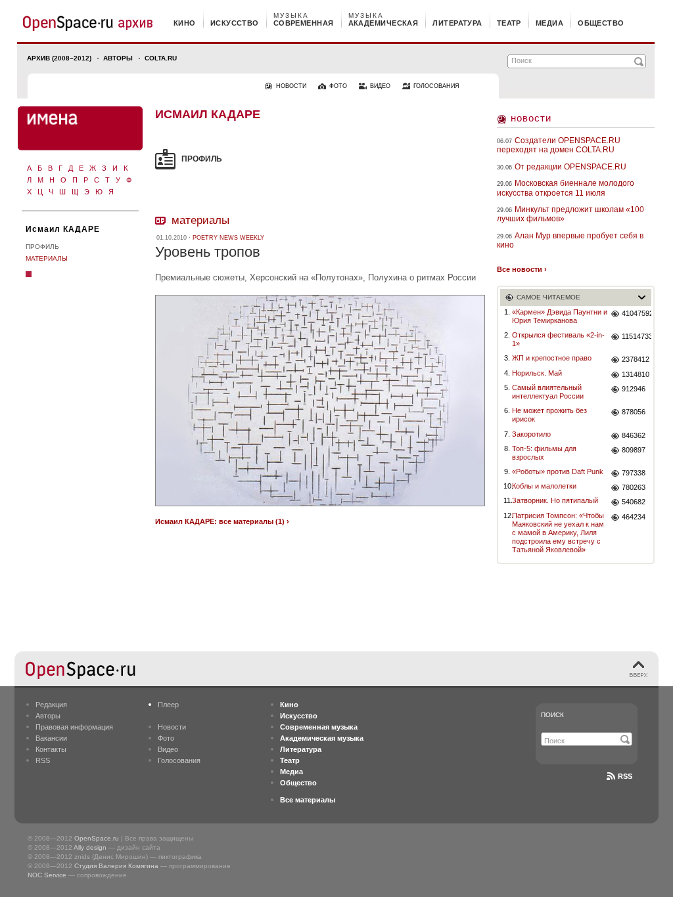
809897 (633, 450)
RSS (42, 760)
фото (338, 86)
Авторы (118, 58)
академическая (383, 23)
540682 (633, 502)
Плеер (168, 705)
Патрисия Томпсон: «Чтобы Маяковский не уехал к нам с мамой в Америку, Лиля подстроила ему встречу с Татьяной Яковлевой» (558, 533)
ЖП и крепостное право (552, 358)
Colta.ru (161, 58)
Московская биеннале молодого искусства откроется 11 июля (565, 188)
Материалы (47, 258)
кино (185, 23)
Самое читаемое (548, 297)
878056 (633, 412)
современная (303, 23)
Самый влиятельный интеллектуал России (548, 391)
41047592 (636, 313)
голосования (436, 86)
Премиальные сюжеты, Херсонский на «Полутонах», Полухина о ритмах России (315, 277)
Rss (625, 776)
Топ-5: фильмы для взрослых (544, 453)
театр (509, 23)
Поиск (552, 714)
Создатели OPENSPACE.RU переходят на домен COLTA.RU (558, 145)
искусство (234, 23)
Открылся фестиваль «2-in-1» (558, 339)
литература (457, 23)
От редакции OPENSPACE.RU (570, 166)
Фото (166, 738)
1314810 (635, 374)
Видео (168, 749)
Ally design (90, 847)
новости (291, 86)
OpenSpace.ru (96, 838)
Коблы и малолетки (544, 486)
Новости (531, 117)
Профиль (42, 246)
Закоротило (531, 434)
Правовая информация (74, 727)
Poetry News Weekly (228, 237)
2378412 (635, 359)
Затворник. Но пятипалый (555, 500)
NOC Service (47, 875)
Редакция (51, 705)
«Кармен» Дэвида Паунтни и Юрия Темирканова (559, 316)
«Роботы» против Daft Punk (557, 471)
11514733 (636, 336)
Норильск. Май (537, 373)
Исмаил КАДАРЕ (63, 229)
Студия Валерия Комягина (116, 865)
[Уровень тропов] (320, 508)
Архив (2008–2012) (59, 58)
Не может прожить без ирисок (549, 414)
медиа (549, 23)
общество (601, 23)
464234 (633, 517)
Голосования (179, 760)
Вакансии (51, 738)
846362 (633, 435)
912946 (633, 389)
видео (380, 86)
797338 (633, 473)
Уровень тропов (207, 252)
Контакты (50, 749)
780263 (633, 487)
